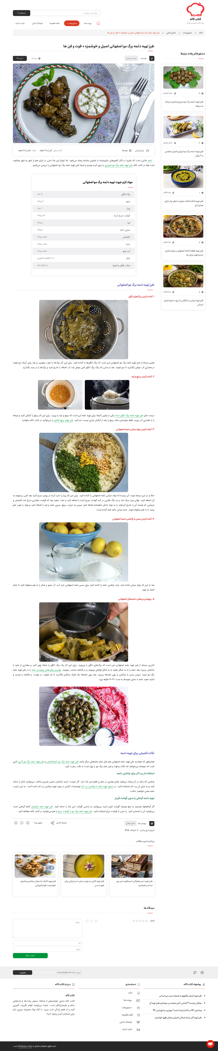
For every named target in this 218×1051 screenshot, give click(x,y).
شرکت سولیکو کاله (25, 1046)
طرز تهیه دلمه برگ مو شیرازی (119, 165)
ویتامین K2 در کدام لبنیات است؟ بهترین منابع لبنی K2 (177, 1010)
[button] (210, 1044)
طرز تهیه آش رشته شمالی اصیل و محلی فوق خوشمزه (178, 1017)
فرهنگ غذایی (37, 23)
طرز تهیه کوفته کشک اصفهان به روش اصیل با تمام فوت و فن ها (184, 253)
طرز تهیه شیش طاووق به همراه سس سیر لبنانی (180, 996)
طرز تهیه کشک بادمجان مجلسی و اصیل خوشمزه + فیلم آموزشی (38, 883)
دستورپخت (72, 23)
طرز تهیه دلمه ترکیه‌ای (42, 806)
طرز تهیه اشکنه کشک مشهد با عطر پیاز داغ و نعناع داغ (184, 203)
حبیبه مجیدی (131, 58)
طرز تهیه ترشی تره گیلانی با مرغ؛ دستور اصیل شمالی (183, 302)
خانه (98, 23)
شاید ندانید (20, 23)
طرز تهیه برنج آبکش (63, 420)
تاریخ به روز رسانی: (147, 830)
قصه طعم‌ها (54, 23)
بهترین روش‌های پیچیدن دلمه (46, 670)
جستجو (23, 13)
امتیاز (152, 920)
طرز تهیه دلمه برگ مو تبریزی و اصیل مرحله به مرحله (184, 104)
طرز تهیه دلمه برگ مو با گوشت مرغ (75, 811)
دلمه (149, 160)
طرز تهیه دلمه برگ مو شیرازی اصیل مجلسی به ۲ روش (184, 153)
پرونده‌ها (88, 23)
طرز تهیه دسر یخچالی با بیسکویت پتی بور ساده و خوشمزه (134, 883)
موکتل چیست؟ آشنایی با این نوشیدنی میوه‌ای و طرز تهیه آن (175, 1003)
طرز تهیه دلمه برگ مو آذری (31, 762)
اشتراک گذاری (61, 822)
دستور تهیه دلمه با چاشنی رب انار (97, 786)
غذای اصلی (171, 32)
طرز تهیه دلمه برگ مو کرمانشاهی (63, 762)
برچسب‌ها (142, 823)
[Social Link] (195, 972)
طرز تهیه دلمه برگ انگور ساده (129, 415)
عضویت (22, 972)
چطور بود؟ (38, 822)
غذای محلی (130, 823)
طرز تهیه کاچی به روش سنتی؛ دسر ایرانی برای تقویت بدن (84, 883)
